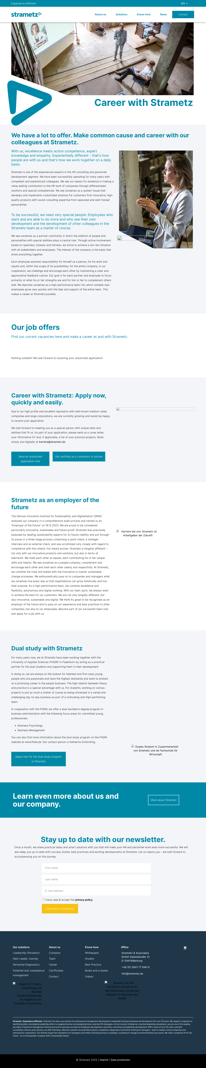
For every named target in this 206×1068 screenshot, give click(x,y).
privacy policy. (84, 899)
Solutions (121, 14)
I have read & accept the (69, 899)
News (163, 14)
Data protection (120, 1059)
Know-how (143, 14)
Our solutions (21, 947)
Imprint (104, 1059)
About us (100, 14)
